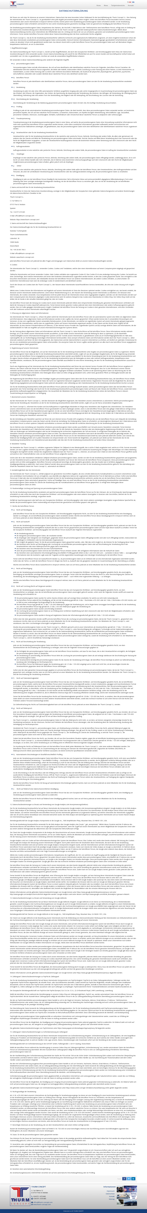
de (130, 2)
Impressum (111, 1191)
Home (99, 5)
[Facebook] (124, 1178)
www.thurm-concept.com (42, 1204)
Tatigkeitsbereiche (118, 5)
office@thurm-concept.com (43, 1202)
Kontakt (131, 5)
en (133, 2)
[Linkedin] (133, 1178)
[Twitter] (129, 1178)
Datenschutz (110, 1194)
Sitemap (112, 1199)
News (106, 5)
